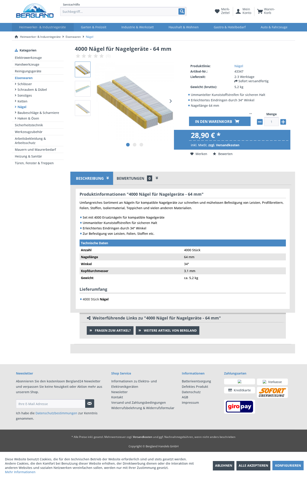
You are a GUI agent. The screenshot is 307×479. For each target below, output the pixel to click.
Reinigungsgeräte (28, 71)
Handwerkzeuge (27, 64)
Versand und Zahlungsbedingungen (138, 402)
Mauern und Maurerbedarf (35, 149)
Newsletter (119, 392)
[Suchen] (181, 11)
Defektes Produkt (195, 386)
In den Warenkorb (214, 121)
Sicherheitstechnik (29, 125)
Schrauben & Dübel (32, 89)
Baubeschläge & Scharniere (38, 113)
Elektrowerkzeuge (28, 57)
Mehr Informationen (20, 472)
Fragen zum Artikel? (112, 330)
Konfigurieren (288, 465)
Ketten (22, 101)
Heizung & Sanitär (28, 156)
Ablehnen (223, 465)
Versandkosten (142, 437)
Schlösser (25, 84)
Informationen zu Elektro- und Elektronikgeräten (134, 384)
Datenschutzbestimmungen (56, 413)
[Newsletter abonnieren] (89, 403)
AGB (185, 397)
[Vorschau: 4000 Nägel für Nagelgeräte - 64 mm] (83, 69)
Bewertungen (134, 178)
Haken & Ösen (28, 118)
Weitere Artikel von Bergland (170, 330)
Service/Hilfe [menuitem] (71, 4)
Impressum (190, 402)
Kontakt (117, 397)
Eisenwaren (24, 78)
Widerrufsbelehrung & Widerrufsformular (142, 408)
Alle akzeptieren (253, 465)
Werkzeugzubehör (28, 132)
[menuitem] (123, 11)
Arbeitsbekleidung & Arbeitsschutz (30, 140)
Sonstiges (25, 95)
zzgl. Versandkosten (223, 145)
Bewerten (225, 154)
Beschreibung (90, 178)
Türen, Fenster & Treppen (34, 163)
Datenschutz (191, 392)
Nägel (22, 107)
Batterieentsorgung (196, 381)
